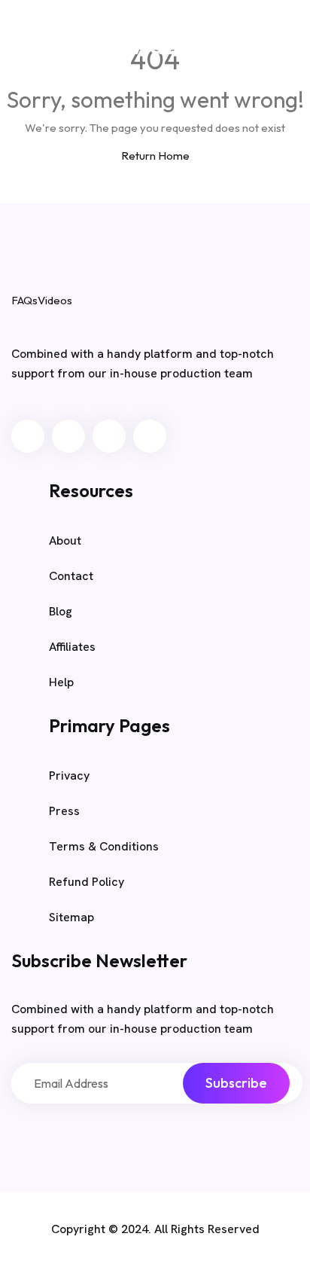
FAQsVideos (135, 46)
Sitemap (71, 917)
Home (225, 48)
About (65, 540)
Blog (279, 48)
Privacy (69, 775)
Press (64, 811)
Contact (71, 576)
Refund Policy (86, 882)
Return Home (155, 155)
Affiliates (72, 647)
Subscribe (236, 1082)
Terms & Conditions (104, 846)
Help (61, 682)
